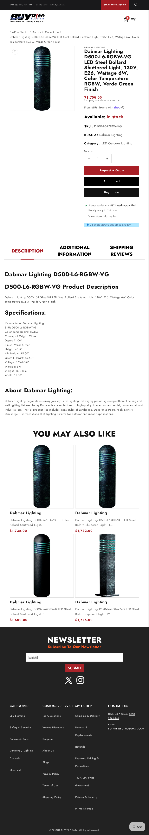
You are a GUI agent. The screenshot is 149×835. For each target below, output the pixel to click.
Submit (74, 668)
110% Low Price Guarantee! (84, 781)
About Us (48, 750)
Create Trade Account (115, 5)
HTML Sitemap (84, 808)
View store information (102, 216)
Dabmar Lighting (111, 135)
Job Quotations (51, 716)
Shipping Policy (52, 797)
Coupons (47, 739)
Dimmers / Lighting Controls (21, 754)
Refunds (80, 747)
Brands (36, 32)
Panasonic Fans (19, 739)
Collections (52, 32)
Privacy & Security (86, 797)
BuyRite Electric (19, 32)
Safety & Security (20, 727)
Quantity (89, 151)
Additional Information (74, 251)
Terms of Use (50, 785)
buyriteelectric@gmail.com (54, 4)
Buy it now (112, 192)
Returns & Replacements (83, 731)
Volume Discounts (53, 727)
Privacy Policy (50, 774)
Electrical (15, 770)
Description (27, 250)
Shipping (89, 100)
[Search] (136, 5)
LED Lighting (17, 716)
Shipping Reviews (121, 251)
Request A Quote (112, 170)
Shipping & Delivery (87, 716)
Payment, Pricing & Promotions (87, 762)
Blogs (45, 762)
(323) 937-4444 (25, 4)
